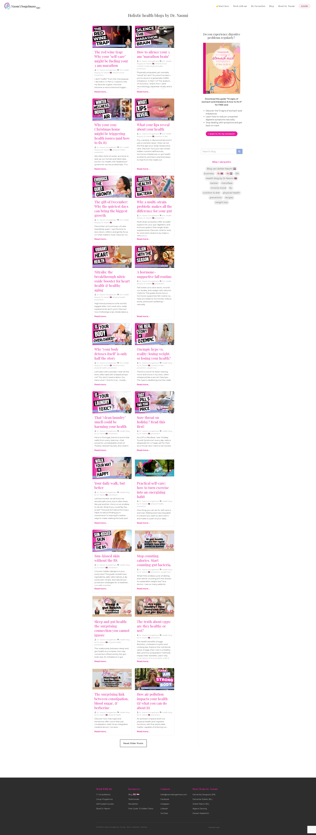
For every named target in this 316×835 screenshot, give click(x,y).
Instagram (164, 804)
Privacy (123, 827)
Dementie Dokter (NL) (202, 799)
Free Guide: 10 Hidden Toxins (140, 809)
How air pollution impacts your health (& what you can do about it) (152, 701)
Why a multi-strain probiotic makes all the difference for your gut (154, 206)
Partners (144, 827)
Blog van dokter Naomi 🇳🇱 (221, 168)
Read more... (100, 92)
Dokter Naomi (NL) (201, 804)
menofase (226, 183)
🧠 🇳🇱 (229, 173)
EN (237, 173)
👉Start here (222, 6)
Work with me (240, 6)
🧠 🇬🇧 (220, 173)
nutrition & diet (211, 192)
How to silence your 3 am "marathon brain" (153, 54)
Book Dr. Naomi (103, 809)
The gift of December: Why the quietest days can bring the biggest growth (111, 209)
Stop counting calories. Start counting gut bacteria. (154, 560)
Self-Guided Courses (105, 804)
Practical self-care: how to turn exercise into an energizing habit (153, 490)
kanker (214, 183)
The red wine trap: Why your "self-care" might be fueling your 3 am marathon (111, 59)
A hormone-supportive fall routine (154, 274)
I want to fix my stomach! (221, 134)
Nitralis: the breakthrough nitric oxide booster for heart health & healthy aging (112, 281)
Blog (271, 6)
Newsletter (133, 804)
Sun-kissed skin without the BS (107, 558)
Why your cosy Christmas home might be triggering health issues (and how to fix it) (112, 133)
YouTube (164, 813)
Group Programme (104, 799)
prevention (216, 197)
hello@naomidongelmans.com (173, 794)
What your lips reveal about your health (153, 126)
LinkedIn (164, 809)
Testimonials (133, 799)
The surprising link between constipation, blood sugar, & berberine (111, 701)
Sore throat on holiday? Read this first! (151, 422)
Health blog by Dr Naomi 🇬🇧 (221, 178)
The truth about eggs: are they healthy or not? (154, 626)
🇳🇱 (138, 794)
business (209, 173)
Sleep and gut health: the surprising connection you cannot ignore (111, 628)
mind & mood (218, 188)
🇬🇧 (134, 794)
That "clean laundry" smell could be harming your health (110, 422)
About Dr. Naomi (286, 6)
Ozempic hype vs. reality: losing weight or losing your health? (154, 353)
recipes (229, 197)
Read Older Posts (133, 743)
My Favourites (258, 6)
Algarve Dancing (200, 809)
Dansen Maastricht (201, 813)
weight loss (221, 202)
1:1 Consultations (103, 794)
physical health (231, 192)
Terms (129, 827)
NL (230, 188)
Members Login (214, 827)
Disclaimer (136, 827)
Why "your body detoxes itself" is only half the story (110, 353)
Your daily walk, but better (109, 485)
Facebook (164, 799)
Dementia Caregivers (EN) (204, 794)
